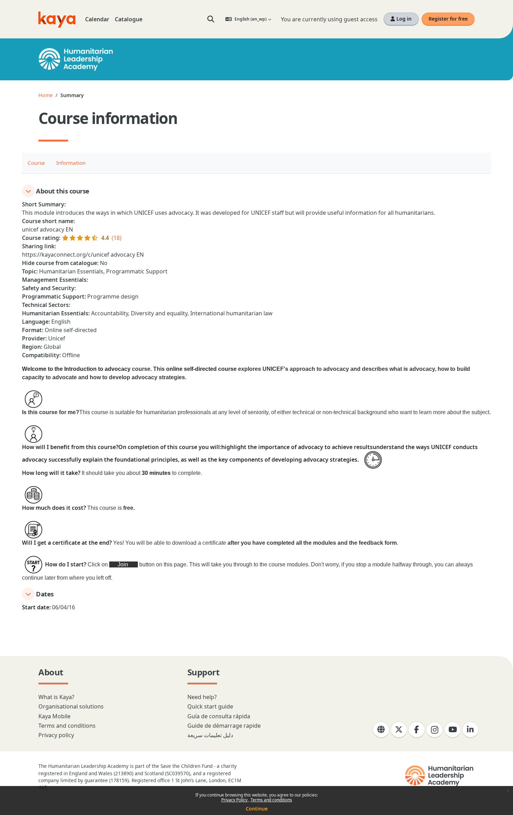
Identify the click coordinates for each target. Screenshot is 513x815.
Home (45, 95)
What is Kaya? (56, 697)
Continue (257, 808)
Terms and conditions (271, 800)
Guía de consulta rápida (218, 716)
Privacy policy (56, 735)
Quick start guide (210, 706)
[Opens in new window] (440, 775)
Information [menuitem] (71, 162)
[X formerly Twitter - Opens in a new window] (399, 729)
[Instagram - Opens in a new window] (434, 729)
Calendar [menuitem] (97, 19)
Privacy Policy (234, 800)
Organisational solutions (71, 706)
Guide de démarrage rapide (224, 725)
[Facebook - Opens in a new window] (416, 729)
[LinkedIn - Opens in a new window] (470, 729)
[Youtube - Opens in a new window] (452, 729)
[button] (210, 19)
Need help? (202, 697)
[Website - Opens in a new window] (381, 729)
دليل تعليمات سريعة (210, 735)
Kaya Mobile (54, 716)
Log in (403, 18)
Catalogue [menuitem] (128, 19)
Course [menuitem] (36, 162)
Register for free (448, 18)
